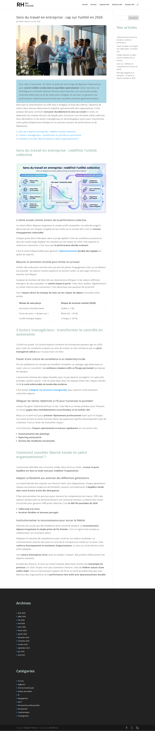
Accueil (85, 5)
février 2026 (22, 630)
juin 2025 (21, 651)
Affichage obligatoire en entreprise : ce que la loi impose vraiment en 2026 (126, 75)
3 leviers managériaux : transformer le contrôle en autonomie (49, 135)
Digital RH (21, 684)
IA (18, 695)
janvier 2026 (22, 634)
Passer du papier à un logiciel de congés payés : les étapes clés (127, 49)
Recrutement (22, 709)
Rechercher (133, 18)
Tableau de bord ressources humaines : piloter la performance (127, 40)
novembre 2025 (23, 641)
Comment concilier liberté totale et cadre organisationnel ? (48, 138)
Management (23, 698)
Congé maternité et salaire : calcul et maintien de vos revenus (127, 57)
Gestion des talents (25, 691)
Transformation (23, 712)
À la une (21, 681)
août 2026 (21, 613)
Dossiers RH (129, 5)
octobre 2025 (23, 644)
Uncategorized (23, 716)
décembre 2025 (23, 637)
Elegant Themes (31, 728)
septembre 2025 (24, 648)
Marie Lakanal (24, 21)
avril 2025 (21, 655)
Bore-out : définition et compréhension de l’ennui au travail (127, 66)
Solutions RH (117, 5)
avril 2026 (21, 623)
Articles (93, 5)
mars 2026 (22, 627)
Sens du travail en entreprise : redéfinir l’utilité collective (47, 131)
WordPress (53, 728)
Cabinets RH (104, 5)
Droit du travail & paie (26, 688)
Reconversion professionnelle (28, 705)
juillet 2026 (22, 616)
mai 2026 (21, 620)
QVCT (20, 702)
